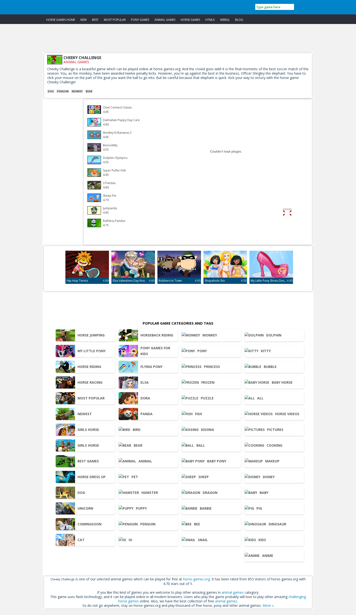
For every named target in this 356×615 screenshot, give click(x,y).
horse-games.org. (197, 579)
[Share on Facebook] (302, 213)
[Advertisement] (178, 41)
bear (89, 91)
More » (268, 605)
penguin (63, 91)
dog (51, 91)
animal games (76, 62)
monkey (77, 91)
